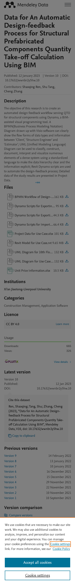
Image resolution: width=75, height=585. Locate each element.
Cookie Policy (61, 549)
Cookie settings (60, 544)
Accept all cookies (37, 562)
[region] (37, 551)
